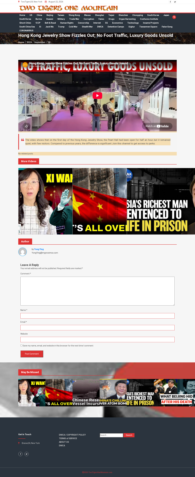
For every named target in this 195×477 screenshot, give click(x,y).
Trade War (74, 19)
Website (24, 334)
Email (23, 322)
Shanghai (99, 15)
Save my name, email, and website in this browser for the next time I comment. (58, 346)
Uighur (131, 27)
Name (23, 310)
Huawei (49, 19)
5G (106, 23)
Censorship (83, 23)
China (39, 15)
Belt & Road (50, 23)
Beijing (50, 15)
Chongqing (137, 15)
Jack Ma (50, 27)
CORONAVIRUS (26, 30)
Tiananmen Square (148, 27)
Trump (61, 27)
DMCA (100, 27)
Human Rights (67, 23)
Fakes (101, 19)
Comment (25, 274)
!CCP (38, 23)
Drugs (111, 19)
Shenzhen (123, 15)
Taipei (111, 15)
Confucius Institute (149, 19)
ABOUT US (64, 442)
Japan (166, 15)
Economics (117, 23)
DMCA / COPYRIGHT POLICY (72, 435)
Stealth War (87, 27)
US (31, 15)
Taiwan (61, 15)
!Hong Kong (74, 15)
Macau (87, 15)
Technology (133, 23)
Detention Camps (116, 27)
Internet (97, 23)
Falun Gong (167, 27)
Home (22, 15)
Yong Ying (39, 249)
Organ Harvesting (127, 19)
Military (61, 19)
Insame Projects (151, 23)
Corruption (89, 19)
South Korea (153, 15)
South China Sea (27, 27)
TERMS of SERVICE (68, 438)
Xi (40, 27)
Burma (39, 19)
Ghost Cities (25, 23)
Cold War (73, 27)
